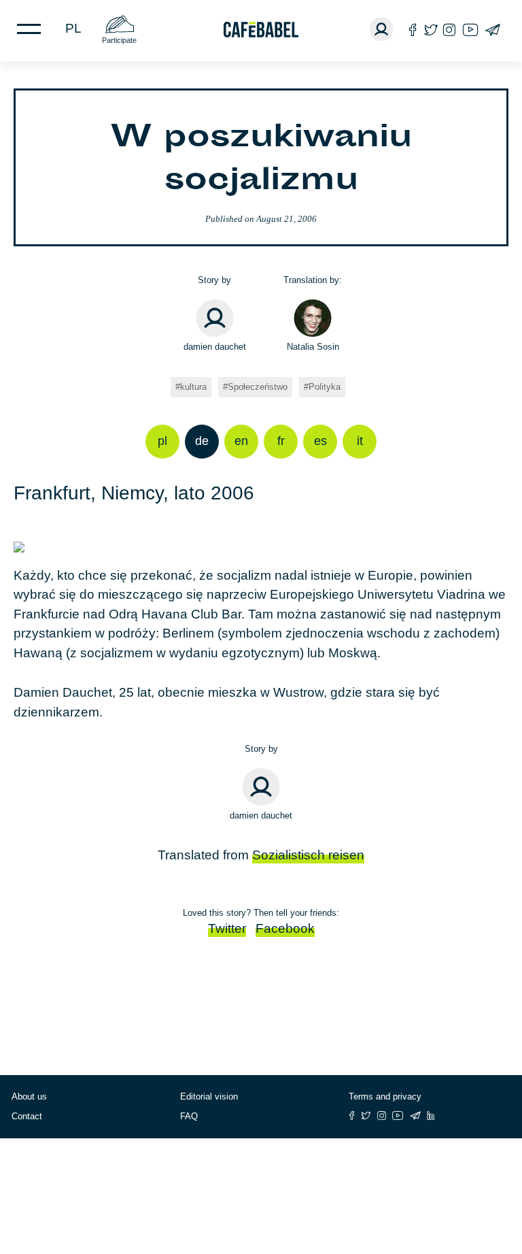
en (241, 441)
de (202, 441)
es (320, 441)
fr (281, 441)
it (360, 441)
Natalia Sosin (313, 347)
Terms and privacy (385, 1096)
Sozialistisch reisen (308, 855)
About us (29, 1096)
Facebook (285, 928)
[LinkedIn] (431, 1115)
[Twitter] (430, 29)
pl (73, 28)
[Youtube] (470, 29)
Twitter (227, 928)
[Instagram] (449, 29)
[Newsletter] (492, 29)
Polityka (325, 387)
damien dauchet (215, 347)
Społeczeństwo (258, 387)
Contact (27, 1116)
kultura (193, 387)
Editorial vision (209, 1096)
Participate (119, 40)
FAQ (189, 1116)
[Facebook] (412, 29)
